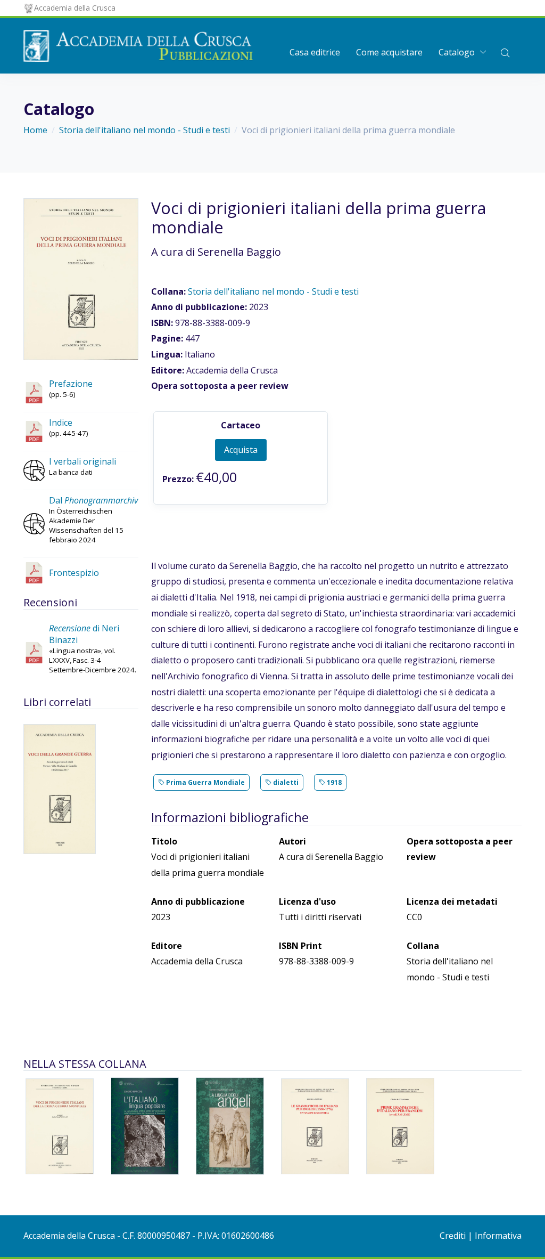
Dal (93, 500)
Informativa (498, 1235)
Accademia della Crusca (74, 8)
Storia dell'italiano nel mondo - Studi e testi (144, 130)
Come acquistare (389, 52)
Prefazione (71, 383)
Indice (60, 422)
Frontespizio (74, 573)
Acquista (241, 450)
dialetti (285, 782)
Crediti (453, 1235)
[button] (505, 52)
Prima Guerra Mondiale (204, 782)
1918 (333, 782)
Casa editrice (315, 52)
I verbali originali (82, 461)
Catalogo (457, 52)
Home (35, 130)
